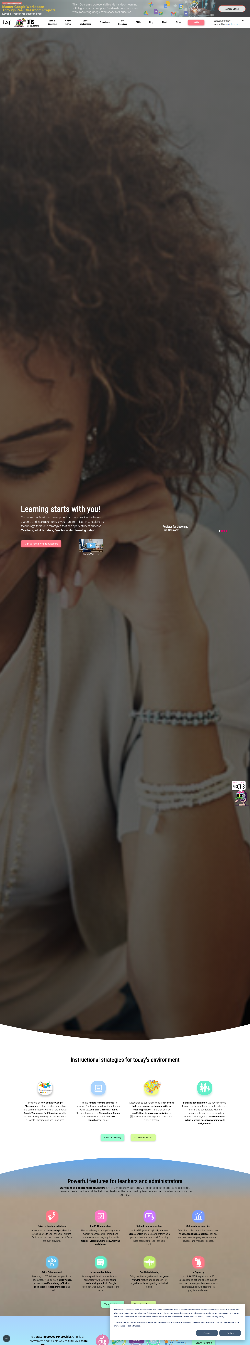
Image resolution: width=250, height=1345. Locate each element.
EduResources (122, 22)
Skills (138, 22)
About (164, 22)
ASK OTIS (192, 1276)
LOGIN (196, 22)
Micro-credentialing (85, 22)
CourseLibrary (68, 22)
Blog (151, 22)
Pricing (178, 22)
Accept (207, 1333)
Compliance (105, 22)
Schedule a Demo (143, 1137)
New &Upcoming (52, 22)
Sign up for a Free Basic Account (41, 543)
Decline (230, 1333)
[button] (91, 545)
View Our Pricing (112, 1137)
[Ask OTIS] (240, 793)
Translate (235, 24)
